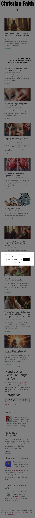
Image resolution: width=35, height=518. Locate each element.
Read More (17, 262)
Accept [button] (26, 259)
